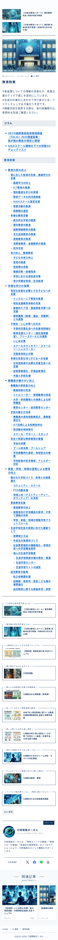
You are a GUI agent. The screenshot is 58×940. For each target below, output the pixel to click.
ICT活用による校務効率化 (28, 425)
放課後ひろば (20, 536)
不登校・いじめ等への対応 (26, 324)
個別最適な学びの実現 (25, 192)
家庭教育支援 (18, 503)
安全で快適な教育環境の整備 (27, 439)
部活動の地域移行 (23, 429)
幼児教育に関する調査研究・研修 (32, 589)
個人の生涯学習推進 (24, 553)
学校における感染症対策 (27, 276)
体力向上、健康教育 (22, 253)
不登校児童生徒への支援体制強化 (32, 328)
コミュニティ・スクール (27, 485)
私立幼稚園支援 (22, 576)
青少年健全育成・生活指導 (28, 281)
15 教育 (36, 76)
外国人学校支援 (22, 376)
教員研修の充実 (22, 390)
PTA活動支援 (20, 490)
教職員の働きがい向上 (21, 380)
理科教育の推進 (22, 225)
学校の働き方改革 (21, 412)
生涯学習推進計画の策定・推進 (33, 558)
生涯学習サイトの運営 (28, 567)
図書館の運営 (20, 211)
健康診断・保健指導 (24, 271)
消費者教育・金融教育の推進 (29, 243)
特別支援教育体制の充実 (27, 303)
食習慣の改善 (20, 267)
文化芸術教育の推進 (24, 234)
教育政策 (9, 160)
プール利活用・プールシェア (29, 448)
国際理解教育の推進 (24, 229)
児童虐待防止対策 (23, 354)
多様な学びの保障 (18, 286)
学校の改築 (19, 443)
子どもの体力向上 (23, 257)
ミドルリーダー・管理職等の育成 (32, 395)
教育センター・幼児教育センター (32, 407)
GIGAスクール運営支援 (26, 201)
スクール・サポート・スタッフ (30, 434)
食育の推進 (19, 262)
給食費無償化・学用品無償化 (29, 371)
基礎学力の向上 (22, 183)
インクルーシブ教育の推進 (28, 299)
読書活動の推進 (22, 206)
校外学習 (18, 248)
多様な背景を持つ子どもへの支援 (29, 358)
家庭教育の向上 (22, 507)
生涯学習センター (26, 562)
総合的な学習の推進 (24, 220)
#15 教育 (8, 812)
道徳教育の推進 (22, 239)
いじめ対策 (19, 341)
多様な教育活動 (19, 215)
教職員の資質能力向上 (23, 385)
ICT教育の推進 (21, 187)
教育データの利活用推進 (27, 197)
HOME (5, 929)
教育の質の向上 (17, 170)
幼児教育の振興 (19, 572)
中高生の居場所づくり (25, 540)
